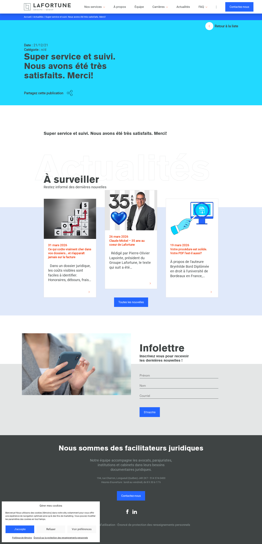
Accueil (27, 16)
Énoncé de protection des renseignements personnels (153, 525)
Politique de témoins (22, 538)
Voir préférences (82, 529)
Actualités (38, 16)
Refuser (50, 529)
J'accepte (20, 529)
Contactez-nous (239, 7)
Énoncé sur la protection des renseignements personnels (61, 538)
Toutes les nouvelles (131, 302)
